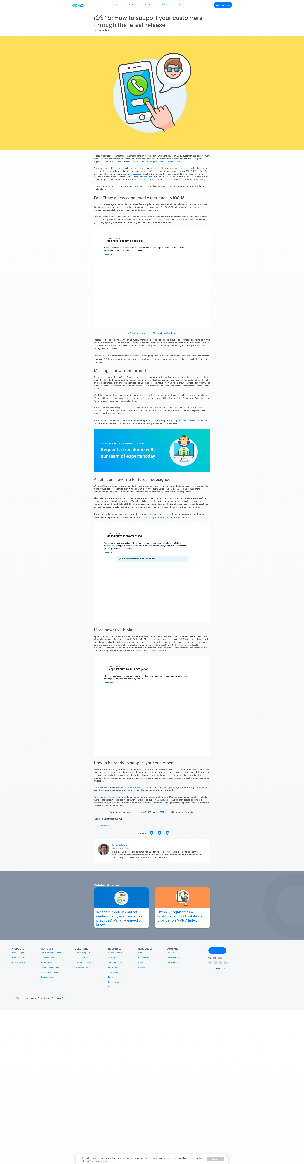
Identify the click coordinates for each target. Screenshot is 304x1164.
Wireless (110, 987)
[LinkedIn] (221, 964)
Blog (140, 953)
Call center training (83, 958)
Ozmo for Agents (107, 797)
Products (116, 5)
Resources (183, 5)
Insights (141, 967)
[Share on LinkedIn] (167, 834)
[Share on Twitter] (160, 834)
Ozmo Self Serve (168, 332)
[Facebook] (210, 964)
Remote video (46, 962)
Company (201, 5)
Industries (166, 5)
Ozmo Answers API (19, 962)
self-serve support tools (151, 518)
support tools (180, 421)
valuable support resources (128, 788)
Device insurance (114, 967)
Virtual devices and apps (51, 953)
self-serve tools (146, 177)
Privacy (55, 998)
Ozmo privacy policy (98, 1160)
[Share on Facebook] (152, 834)
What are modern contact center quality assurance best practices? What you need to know (120, 917)
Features (132, 5)
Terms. (64, 998)
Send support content (50, 972)
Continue (215, 1159)
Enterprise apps (113, 972)
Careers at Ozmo (173, 958)
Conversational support (50, 967)
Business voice (113, 958)
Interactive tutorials (49, 958)
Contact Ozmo (172, 962)
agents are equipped (132, 174)
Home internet (113, 982)
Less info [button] (109, 254)
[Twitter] (216, 964)
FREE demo (165, 812)
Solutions (149, 5)
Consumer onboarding (84, 962)
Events (141, 962)
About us (170, 953)
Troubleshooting (48, 977)
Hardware (111, 977)
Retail (77, 972)
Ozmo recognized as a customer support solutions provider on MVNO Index (179, 915)
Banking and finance (115, 953)
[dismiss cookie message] (226, 1156)
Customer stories (145, 958)
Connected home (114, 962)
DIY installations (81, 967)
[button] (220, 969)
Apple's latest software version (168, 162)
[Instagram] (226, 964)
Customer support (82, 953)
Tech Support (105, 826)
